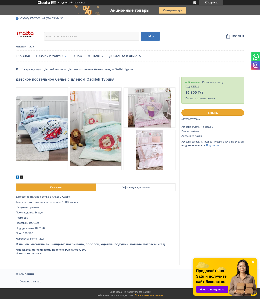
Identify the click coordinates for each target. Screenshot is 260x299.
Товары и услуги (50, 56)
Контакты (96, 56)
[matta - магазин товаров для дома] (30, 33)
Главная (23, 56)
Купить (213, 112)
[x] (21, 177)
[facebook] (17, 177)
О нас (77, 56)
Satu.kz (147, 292)
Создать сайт (65, 2)
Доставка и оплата (125, 56)
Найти (150, 36)
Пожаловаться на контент (149, 295)
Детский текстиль (55, 69)
